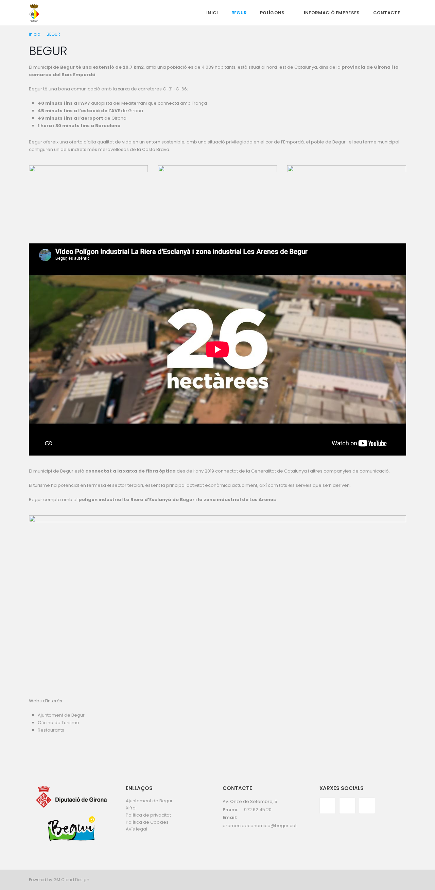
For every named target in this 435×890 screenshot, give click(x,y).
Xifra (131, 808)
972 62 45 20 (258, 809)
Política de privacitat (148, 815)
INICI (212, 13)
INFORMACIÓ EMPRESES (332, 13)
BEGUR (239, 13)
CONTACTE (386, 13)
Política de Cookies (147, 822)
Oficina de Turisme (58, 722)
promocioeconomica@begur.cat (260, 825)
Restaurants (51, 730)
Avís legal (136, 829)
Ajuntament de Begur (61, 715)
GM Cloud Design (71, 880)
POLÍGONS (272, 13)
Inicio (34, 34)
